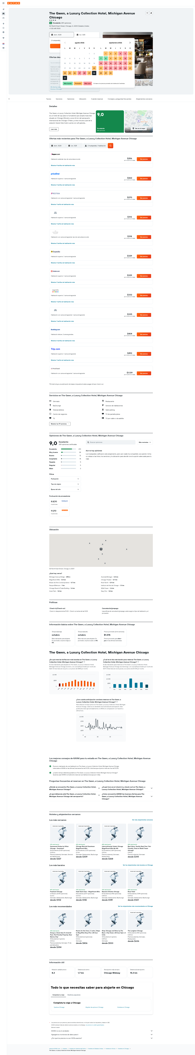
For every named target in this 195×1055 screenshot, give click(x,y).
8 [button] (89, 58)
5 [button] (74, 58)
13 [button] (79, 63)
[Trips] (3, 38)
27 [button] (79, 73)
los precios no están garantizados (95, 1025)
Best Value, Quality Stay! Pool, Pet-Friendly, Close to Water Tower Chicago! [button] (139, 848)
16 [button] (94, 63)
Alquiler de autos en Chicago (94, 1007)
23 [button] (94, 68)
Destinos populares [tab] (74, 995)
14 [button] (84, 63)
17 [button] (65, 68)
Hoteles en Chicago (123, 1007)
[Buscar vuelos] (3, 9)
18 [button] (70, 68)
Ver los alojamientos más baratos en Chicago (138, 865)
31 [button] (65, 78)
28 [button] (84, 73)
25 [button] (70, 73)
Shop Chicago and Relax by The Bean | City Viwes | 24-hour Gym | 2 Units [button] (114, 933)
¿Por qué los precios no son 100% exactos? (66, 1038)
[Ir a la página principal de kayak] (13, 3)
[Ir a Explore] (3, 24)
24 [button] (65, 73)
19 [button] (74, 68)
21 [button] (84, 68)
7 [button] (84, 58)
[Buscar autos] (3, 18)
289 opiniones (66, 23)
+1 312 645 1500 (54, 28)
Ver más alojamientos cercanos (142, 820)
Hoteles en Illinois (110, 1048)
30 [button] (94, 73)
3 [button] (64, 58)
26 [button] (75, 73)
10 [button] (65, 63)
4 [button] (69, 58)
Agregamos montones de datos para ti (64, 1034)
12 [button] (74, 63)
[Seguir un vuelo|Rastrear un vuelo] (3, 28)
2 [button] (94, 54)
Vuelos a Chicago (59, 1007)
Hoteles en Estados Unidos (95, 1048)
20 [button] (80, 68)
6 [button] (79, 58)
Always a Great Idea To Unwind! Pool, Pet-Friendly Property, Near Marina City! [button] (61, 935)
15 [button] (89, 63)
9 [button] (94, 58)
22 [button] (89, 68)
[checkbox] (59, 502)
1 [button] (89, 54)
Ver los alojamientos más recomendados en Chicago (135, 906)
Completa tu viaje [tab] (58, 995)
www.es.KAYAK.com (54, 1048)
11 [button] (69, 63)
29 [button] (89, 73)
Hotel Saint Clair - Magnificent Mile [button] (88, 892)
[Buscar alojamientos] (3, 14)
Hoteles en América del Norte (77, 1048)
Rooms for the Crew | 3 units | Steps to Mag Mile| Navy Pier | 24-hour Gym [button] (88, 933)
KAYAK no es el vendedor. (60, 1031)
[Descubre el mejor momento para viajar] (3, 32)
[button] (3, 3)
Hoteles (65, 1048)
